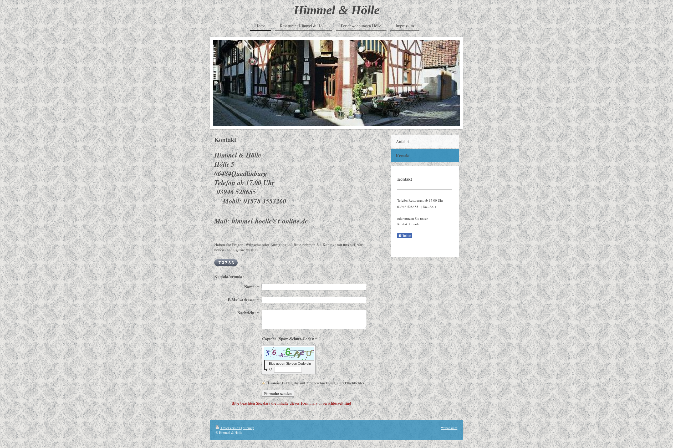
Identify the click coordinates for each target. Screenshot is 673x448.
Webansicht (449, 427)
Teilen (406, 236)
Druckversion (230, 427)
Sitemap (248, 427)
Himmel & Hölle (337, 10)
